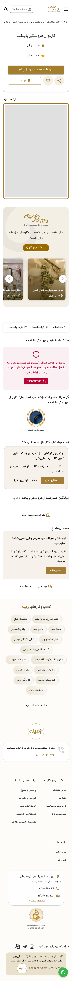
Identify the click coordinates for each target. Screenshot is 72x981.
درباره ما (62, 860)
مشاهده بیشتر (38, 706)
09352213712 (45, 755)
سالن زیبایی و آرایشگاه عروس (48, 660)
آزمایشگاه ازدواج (50, 639)
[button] (66, 9)
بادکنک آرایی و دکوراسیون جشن (27, 22)
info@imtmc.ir (46, 896)
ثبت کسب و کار (58, 814)
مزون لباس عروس (46, 670)
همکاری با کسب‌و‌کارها (24, 822)
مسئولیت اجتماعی (26, 814)
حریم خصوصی (28, 806)
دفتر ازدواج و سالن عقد (46, 619)
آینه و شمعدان (18, 629)
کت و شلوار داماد (46, 680)
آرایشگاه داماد (36, 690)
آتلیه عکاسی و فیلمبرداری (36, 650)
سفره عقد (56, 629)
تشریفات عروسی (17, 660)
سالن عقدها (59, 790)
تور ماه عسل (22, 670)
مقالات (62, 798)
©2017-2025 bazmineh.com (46, 968)
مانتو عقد (38, 629)
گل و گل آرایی (23, 680)
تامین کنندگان (53, 22)
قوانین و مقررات (27, 798)
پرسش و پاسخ (28, 790)
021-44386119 (47, 888)
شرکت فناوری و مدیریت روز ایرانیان (34, 961)
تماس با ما (61, 852)
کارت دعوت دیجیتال (55, 806)
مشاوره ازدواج (20, 619)
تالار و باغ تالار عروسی (24, 639)
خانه (66, 22)
